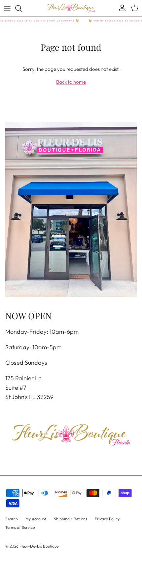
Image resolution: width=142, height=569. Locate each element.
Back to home (71, 82)
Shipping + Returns (70, 518)
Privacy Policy (107, 518)
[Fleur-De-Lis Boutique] (71, 8)
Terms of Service (20, 527)
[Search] (22, 8)
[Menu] (7, 8)
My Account (35, 518)
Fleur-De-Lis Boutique (38, 546)
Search (11, 518)
